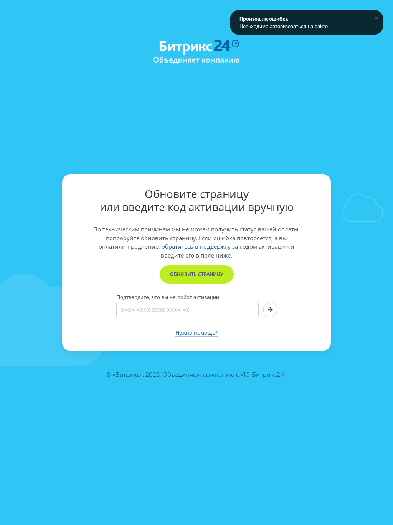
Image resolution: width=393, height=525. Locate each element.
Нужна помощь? (196, 332)
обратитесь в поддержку (196, 246)
